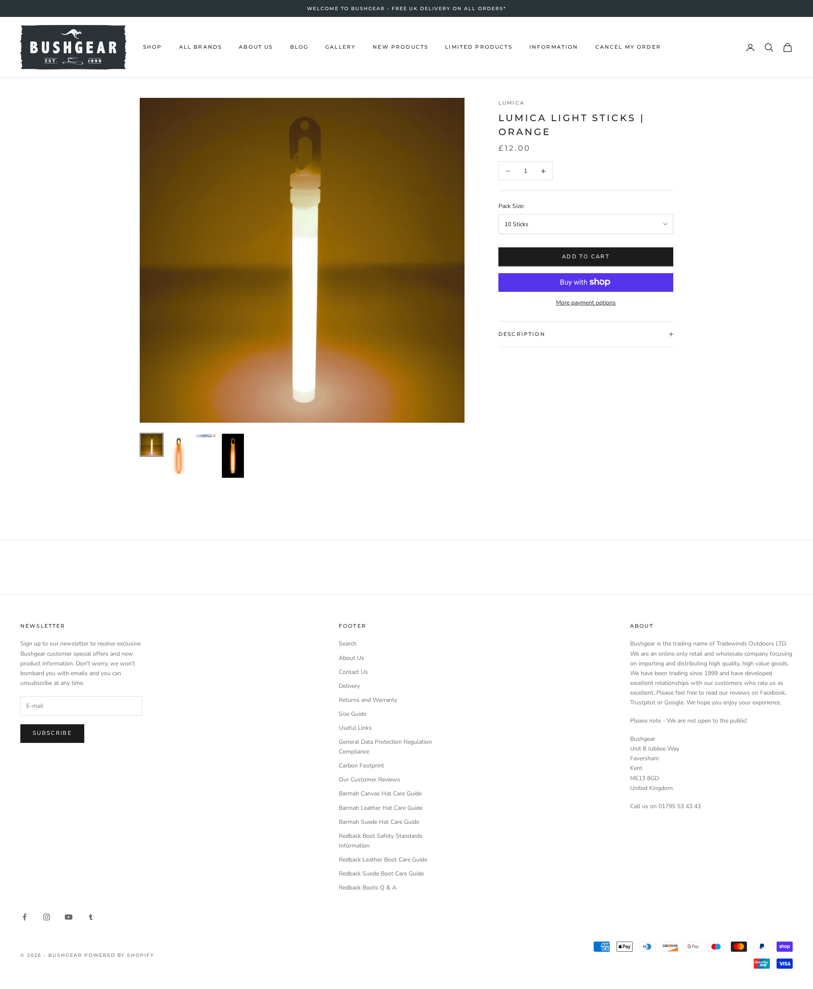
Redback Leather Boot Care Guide (383, 860)
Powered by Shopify (119, 955)
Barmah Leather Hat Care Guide (381, 808)
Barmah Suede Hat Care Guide (379, 822)
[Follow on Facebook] (24, 917)
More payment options (586, 302)
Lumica (511, 103)
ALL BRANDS (200, 47)
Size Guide (352, 714)
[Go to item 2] (179, 456)
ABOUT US (256, 47)
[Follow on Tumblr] (90, 917)
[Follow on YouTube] (68, 917)
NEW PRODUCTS (400, 47)
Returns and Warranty (368, 700)
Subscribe (52, 733)
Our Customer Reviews (369, 780)
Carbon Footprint (361, 766)
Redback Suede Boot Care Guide (381, 874)
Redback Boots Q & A (367, 888)
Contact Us (353, 672)
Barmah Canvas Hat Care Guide (380, 794)
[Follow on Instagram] (46, 917)
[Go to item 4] (233, 456)
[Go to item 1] (151, 445)
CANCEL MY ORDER (628, 47)
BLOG (299, 47)
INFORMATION (553, 47)
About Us (351, 658)
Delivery (349, 686)
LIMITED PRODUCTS (478, 47)
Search (348, 644)
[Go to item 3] (206, 436)
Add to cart (586, 256)
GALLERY (340, 47)
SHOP (152, 47)
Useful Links (355, 728)
